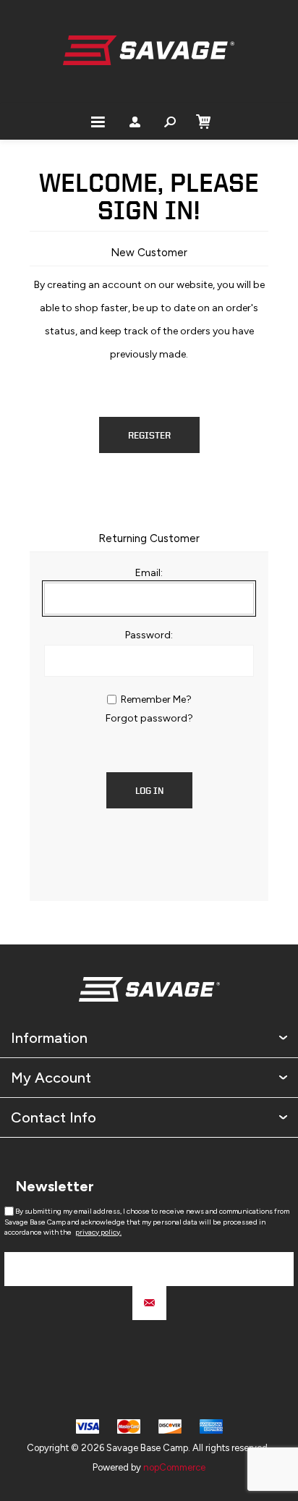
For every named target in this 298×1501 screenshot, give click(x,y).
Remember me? (156, 699)
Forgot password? (149, 718)
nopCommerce (174, 1467)
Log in (149, 791)
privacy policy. (98, 1232)
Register (149, 435)
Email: (149, 573)
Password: (149, 635)
